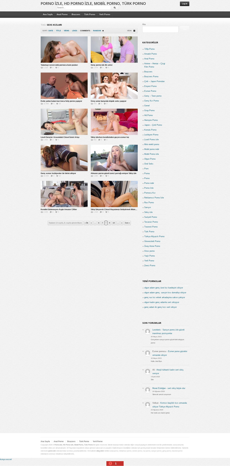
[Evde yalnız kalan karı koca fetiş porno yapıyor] (64, 85)
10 (114, 223)
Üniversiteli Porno (152, 241)
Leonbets (156, 330)
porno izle (52, 451)
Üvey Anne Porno (152, 246)
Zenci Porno (149, 265)
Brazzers (76, 14)
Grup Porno (149, 110)
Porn (146, 168)
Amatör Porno (150, 54)
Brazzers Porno (151, 76)
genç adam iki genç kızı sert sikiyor (160, 307)
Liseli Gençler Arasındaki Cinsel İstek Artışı (60, 137)
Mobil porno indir (151, 149)
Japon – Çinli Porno (153, 125)
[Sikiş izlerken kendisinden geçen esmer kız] (114, 122)
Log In (184, 4)
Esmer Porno (150, 91)
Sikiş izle (148, 212)
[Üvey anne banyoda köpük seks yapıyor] (114, 85)
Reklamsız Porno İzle (154, 197)
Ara (144, 24)
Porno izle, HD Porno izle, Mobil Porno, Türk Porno (93, 3)
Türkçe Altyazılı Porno (154, 236)
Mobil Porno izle (151, 154)
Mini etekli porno (151, 144)
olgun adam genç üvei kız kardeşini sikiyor (163, 288)
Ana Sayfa (48, 14)
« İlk (86, 223)
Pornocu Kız (150, 193)
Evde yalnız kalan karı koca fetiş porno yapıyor (61, 101)
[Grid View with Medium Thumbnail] (134, 30)
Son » (127, 223)
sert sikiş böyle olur (176, 388)
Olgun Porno (150, 159)
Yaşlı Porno (149, 256)
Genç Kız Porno (151, 101)
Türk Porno (89, 14)
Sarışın (147, 207)
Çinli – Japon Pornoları (154, 81)
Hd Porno (148, 115)
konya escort (6, 459)
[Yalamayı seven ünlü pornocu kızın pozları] (64, 49)
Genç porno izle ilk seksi (101, 65)
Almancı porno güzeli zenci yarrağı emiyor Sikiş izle (113, 173)
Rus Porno (149, 202)
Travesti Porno (151, 227)
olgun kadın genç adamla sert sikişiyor (161, 302)
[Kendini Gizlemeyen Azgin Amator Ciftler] (64, 194)
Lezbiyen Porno (151, 135)
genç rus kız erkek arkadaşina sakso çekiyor (164, 297)
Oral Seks (148, 164)
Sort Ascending (103, 30)
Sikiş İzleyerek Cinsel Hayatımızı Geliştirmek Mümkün (115, 209)
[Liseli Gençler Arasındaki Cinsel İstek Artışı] (64, 122)
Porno (147, 178)
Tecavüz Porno (151, 222)
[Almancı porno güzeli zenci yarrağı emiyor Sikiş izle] (114, 158)
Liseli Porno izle (151, 139)
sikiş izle (99, 451)
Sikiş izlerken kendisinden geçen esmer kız (110, 137)
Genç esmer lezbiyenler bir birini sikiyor (58, 173)
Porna (147, 173)
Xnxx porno (149, 251)
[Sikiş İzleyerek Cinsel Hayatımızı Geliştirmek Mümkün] (114, 194)
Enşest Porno (150, 86)
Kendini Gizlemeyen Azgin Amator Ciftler (59, 209)
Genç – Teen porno (152, 96)
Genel (147, 105)
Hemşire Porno (151, 120)
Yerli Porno (104, 14)
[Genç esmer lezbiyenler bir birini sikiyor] (64, 158)
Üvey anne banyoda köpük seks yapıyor (108, 101)
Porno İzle (148, 188)
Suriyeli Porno (150, 217)
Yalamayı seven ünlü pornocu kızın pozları (59, 65)
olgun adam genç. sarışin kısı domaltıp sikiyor (165, 292)
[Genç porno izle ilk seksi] (114, 49)
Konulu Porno (150, 130)
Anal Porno (62, 14)
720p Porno (149, 49)
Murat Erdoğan (159, 388)
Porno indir (149, 183)
